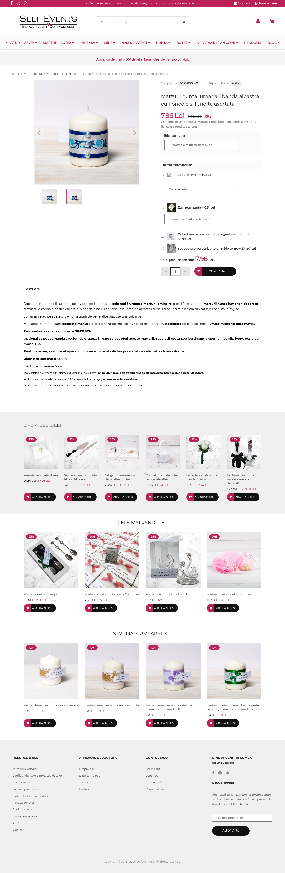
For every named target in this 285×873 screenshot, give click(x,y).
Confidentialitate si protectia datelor (37, 775)
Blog (272, 43)
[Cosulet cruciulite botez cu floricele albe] (163, 451)
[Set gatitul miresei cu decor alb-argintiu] (122, 451)
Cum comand (22, 782)
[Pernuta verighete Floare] (41, 451)
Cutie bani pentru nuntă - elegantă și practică (213, 234)
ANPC (16, 823)
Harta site (85, 789)
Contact (243, 3)
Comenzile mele (157, 789)
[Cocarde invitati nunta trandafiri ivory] (203, 451)
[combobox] (201, 189)
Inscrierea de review (26, 816)
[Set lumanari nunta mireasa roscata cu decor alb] (244, 451)
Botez (182, 43)
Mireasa (88, 43)
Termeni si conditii (25, 769)
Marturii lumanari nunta (62, 73)
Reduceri (252, 43)
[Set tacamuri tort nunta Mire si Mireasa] (81, 451)
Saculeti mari (188, 175)
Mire (108, 43)
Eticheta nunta (189, 207)
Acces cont (153, 769)
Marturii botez (57, 43)
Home (15, 73)
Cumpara (217, 271)
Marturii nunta (20, 43)
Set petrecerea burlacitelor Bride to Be (208, 249)
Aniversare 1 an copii (216, 43)
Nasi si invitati (134, 43)
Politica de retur (23, 802)
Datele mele (154, 782)
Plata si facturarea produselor (32, 796)
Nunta (162, 43)
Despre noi (86, 769)
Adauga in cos (42, 497)
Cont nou (152, 775)
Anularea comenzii (25, 809)
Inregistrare (267, 3)
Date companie (89, 775)
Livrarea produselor (26, 789)
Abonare (231, 831)
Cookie (17, 829)
